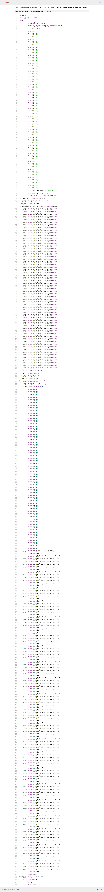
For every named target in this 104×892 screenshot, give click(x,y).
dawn (16, 7)
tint (20, 7)
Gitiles (9, 889)
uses (52, 7)
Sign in (100, 2)
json (101, 889)
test (45, 7)
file (46, 11)
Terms (17, 889)
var (49, 7)
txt (98, 889)
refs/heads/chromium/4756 (32, 7)
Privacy (13, 889)
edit (50, 11)
